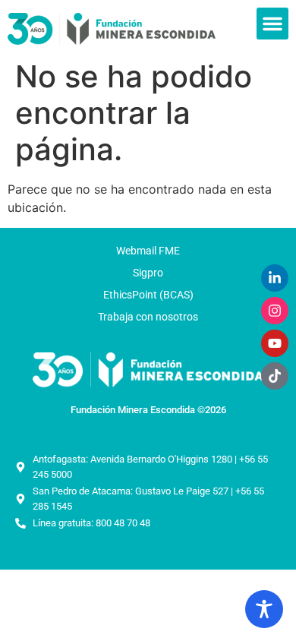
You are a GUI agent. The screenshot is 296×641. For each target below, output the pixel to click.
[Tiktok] (274, 376)
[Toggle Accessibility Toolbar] (264, 609)
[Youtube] (274, 343)
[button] (272, 23)
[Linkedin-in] (274, 278)
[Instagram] (274, 310)
